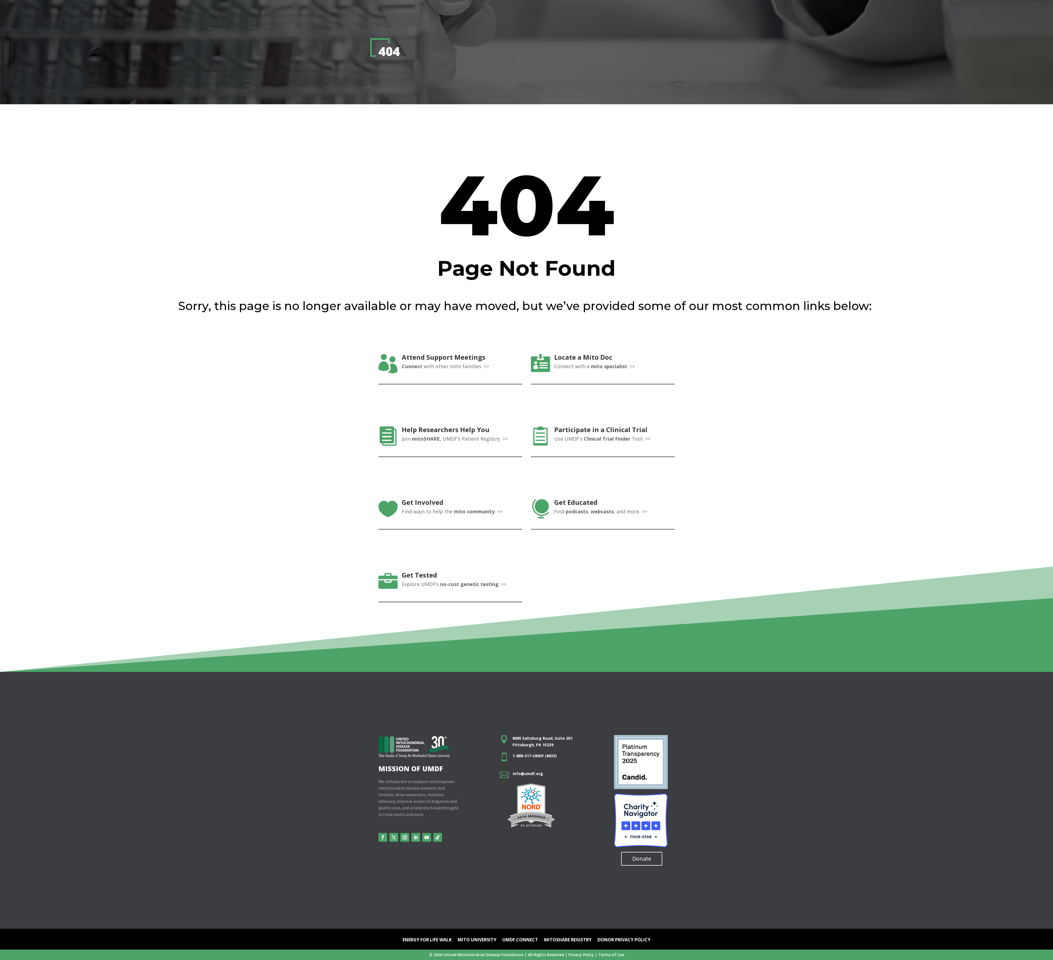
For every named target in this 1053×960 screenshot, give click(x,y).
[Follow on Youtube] (426, 837)
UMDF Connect (520, 940)
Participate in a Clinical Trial (600, 429)
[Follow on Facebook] (382, 837)
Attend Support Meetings (443, 357)
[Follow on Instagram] (404, 837)
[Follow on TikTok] (437, 837)
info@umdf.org (528, 773)
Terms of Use (611, 954)
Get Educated (576, 502)
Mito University (477, 940)
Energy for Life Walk (427, 940)
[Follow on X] (393, 837)
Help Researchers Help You (445, 429)
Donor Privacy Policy (624, 940)
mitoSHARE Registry (567, 940)
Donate (641, 858)
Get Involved (422, 502)
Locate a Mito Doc (583, 357)
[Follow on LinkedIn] (415, 837)
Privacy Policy (581, 954)
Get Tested (419, 574)
